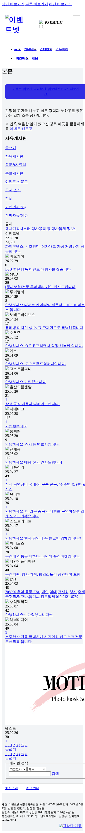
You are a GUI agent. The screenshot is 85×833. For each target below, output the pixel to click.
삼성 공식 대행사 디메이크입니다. (32, 404)
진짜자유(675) (16, 215)
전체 (8, 198)
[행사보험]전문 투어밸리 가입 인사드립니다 (40, 287)
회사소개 (11, 788)
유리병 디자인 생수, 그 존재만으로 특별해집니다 (44, 328)
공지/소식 (13, 190)
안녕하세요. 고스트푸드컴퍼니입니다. (35, 364)
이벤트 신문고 (21, 129)
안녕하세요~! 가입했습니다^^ (29, 615)
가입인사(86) (15, 207)
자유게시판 (14, 156)
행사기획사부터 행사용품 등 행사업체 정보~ (40, 229)
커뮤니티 (30, 49)
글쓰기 (10, 148)
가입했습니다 (16, 426)
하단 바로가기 (60, 4)
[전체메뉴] (76, 13)
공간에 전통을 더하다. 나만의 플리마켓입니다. (42, 556)
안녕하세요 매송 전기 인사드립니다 (33, 462)
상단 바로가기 (13, 4)
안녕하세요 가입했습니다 (25, 382)
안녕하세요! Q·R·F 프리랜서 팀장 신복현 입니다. (44, 346)
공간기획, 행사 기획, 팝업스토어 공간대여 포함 (42, 574)
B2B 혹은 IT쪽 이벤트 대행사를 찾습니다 (38, 269)
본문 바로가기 (36, 4)
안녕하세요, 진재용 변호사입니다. (32, 444)
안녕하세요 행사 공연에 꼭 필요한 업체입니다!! (43, 538)
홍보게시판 (14, 173)
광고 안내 (32, 788)
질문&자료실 (15, 165)
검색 (55, 773)
